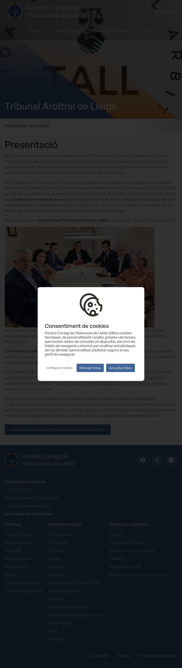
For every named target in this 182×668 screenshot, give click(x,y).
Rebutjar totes (90, 368)
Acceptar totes (120, 368)
